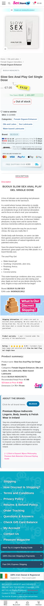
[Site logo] (21, 3)
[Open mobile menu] (4, 3)
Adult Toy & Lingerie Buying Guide (17, 547)
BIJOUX (14, 134)
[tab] (22, 176)
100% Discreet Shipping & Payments (19, 556)
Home (3, 59)
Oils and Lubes (13, 59)
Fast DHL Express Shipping (15, 564)
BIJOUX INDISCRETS (11, 70)
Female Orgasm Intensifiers (11, 62)
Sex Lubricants (25, 124)
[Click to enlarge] (5, 49)
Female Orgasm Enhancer (11, 65)
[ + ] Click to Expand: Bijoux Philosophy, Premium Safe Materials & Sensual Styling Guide (21, 456)
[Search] (9, 3)
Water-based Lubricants (13, 129)
